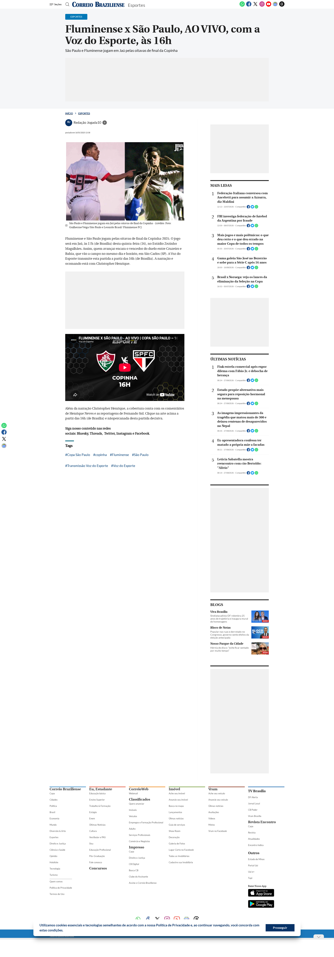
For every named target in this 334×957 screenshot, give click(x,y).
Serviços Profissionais (139, 835)
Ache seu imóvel (177, 793)
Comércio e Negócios (139, 841)
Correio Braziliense (65, 789)
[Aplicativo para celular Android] (261, 904)
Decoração (174, 837)
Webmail (133, 793)
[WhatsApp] (242, 6)
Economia (54, 818)
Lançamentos (175, 812)
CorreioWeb (138, 789)
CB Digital (134, 864)
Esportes (84, 113)
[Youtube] (268, 6)
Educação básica (97, 793)
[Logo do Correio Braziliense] (98, 4)
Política (53, 806)
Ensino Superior (97, 799)
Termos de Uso (57, 894)
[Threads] (281, 6)
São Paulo (141, 455)
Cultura (93, 831)
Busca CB (133, 870)
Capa (52, 793)
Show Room (174, 831)
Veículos (133, 816)
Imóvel (174, 789)
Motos (211, 824)
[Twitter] (255, 6)
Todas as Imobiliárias (179, 856)
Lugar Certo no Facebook (181, 849)
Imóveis (133, 810)
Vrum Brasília (254, 816)
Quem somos (56, 881)
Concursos (98, 868)
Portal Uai (253, 865)
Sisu (91, 843)
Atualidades (254, 838)
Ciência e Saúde (57, 849)
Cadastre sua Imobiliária (181, 862)
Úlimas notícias (176, 818)
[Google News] (275, 6)
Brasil (52, 812)
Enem (92, 818)
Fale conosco (95, 862)
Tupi (250, 878)
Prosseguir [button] (280, 928)
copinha (101, 455)
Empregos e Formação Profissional (146, 822)
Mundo (53, 824)
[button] (64, 930)
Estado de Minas (256, 859)
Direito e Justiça (58, 843)
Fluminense (120, 455)
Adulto (132, 828)
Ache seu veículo (216, 793)
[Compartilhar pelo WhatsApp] (256, 208)
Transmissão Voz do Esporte (87, 466)
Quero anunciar (136, 803)
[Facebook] (248, 6)
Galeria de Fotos (177, 843)
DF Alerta (253, 797)
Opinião (53, 856)
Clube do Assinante (138, 876)
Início (69, 113)
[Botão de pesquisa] (66, 4)
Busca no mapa (176, 806)
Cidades (54, 799)
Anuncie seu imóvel (178, 799)
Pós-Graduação (97, 856)
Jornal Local (254, 803)
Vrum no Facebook (217, 831)
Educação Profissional (100, 849)
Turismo (54, 874)
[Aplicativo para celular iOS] (261, 893)
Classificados (139, 799)
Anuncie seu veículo (218, 799)
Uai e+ (251, 871)
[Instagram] (262, 6)
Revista (252, 832)
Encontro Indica (256, 845)
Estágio (93, 812)
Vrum (212, 789)
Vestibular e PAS (97, 837)
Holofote (54, 862)
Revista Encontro (262, 822)
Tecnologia (55, 868)
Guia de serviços (177, 824)
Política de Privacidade (61, 887)
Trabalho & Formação (99, 806)
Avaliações (213, 812)
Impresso (136, 847)
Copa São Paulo (78, 455)
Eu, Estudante (100, 789)
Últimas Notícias (97, 824)
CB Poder (252, 809)
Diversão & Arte (58, 831)
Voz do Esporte (124, 466)
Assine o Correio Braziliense (143, 882)
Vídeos (211, 818)
